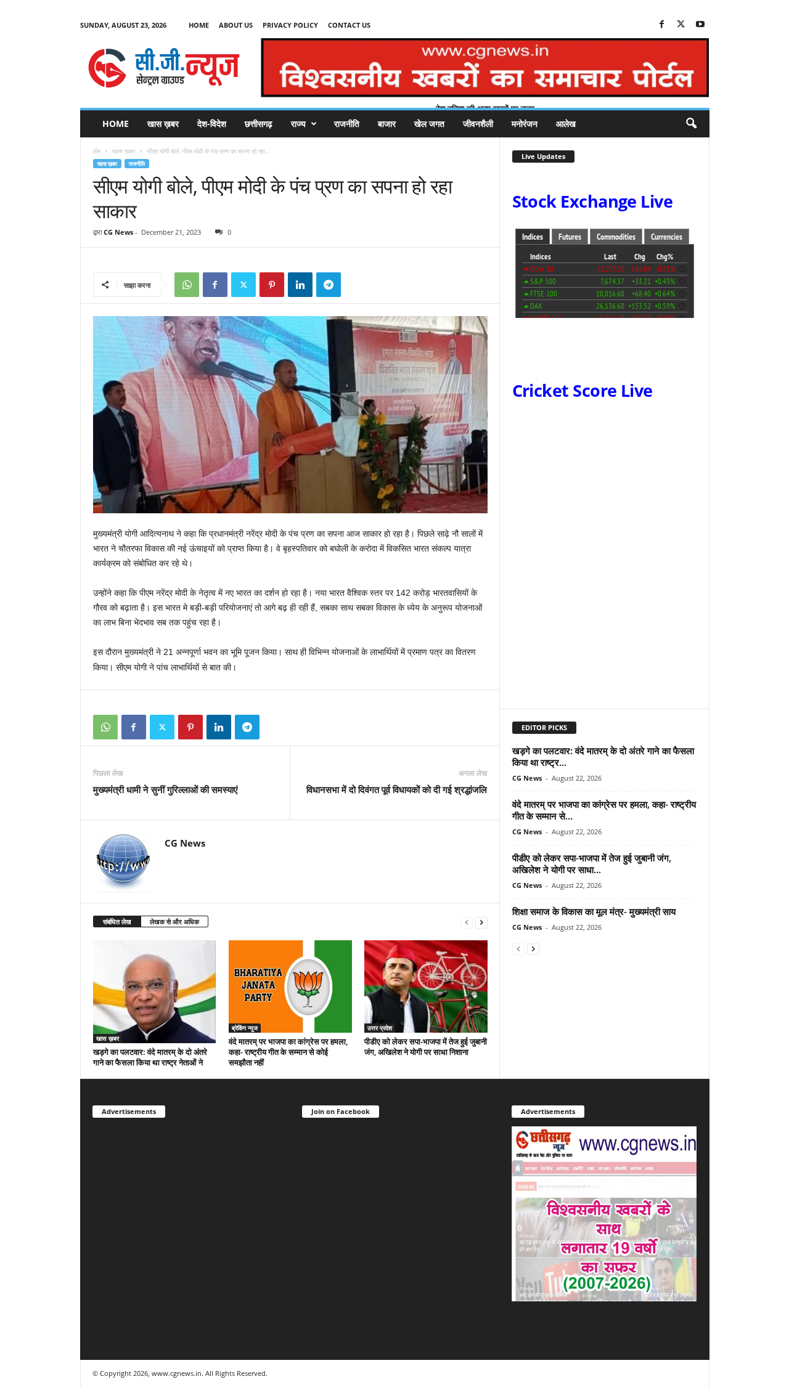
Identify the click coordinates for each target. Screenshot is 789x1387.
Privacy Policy (290, 25)
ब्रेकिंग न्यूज (245, 1027)
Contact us (349, 25)
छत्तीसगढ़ (258, 123)
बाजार (387, 123)
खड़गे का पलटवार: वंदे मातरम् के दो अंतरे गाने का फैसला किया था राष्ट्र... (603, 756)
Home (199, 25)
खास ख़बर (163, 123)
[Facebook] (662, 25)
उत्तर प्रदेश (379, 1027)
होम (96, 151)
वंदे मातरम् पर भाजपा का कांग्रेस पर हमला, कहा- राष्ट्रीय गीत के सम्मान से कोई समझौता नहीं (288, 1052)
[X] (681, 25)
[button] (691, 123)
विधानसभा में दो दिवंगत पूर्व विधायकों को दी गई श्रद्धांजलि (396, 789)
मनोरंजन (525, 123)
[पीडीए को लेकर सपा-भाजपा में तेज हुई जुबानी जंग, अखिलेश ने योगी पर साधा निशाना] (426, 986)
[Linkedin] (300, 284)
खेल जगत (429, 123)
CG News (118, 232)
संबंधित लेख (117, 921)
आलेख (566, 123)
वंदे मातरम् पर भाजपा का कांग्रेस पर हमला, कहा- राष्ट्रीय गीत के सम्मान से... (604, 810)
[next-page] (481, 922)
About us (236, 25)
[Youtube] (700, 25)
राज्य (298, 123)
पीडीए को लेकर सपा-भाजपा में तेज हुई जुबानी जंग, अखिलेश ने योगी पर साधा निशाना (425, 1046)
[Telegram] (328, 284)
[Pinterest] (272, 284)
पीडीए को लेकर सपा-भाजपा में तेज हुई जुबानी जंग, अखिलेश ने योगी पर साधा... (591, 864)
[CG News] (164, 68)
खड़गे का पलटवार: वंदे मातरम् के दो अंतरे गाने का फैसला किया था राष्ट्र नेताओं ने (150, 1057)
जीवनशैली (478, 123)
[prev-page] (466, 922)
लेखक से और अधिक (174, 921)
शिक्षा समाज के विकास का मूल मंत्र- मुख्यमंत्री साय (594, 911)
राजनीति (346, 123)
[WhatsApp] (186, 284)
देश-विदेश (211, 123)
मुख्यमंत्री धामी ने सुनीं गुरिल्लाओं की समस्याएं (165, 789)
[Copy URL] (357, 284)
